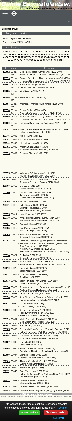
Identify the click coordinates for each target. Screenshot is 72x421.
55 (22, 57)
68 (59, 57)
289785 (6, 228)
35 (30, 54)
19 (51, 52)
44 (56, 54)
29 (13, 54)
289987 (6, 342)
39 (42, 54)
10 (26, 52)
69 (62, 57)
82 (38, 60)
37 (36, 54)
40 (45, 54)
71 (68, 57)
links (50, 396)
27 (7, 54)
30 (16, 54)
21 (57, 52)
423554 (6, 84)
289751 (6, 147)
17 (46, 52)
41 (47, 54)
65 (50, 57)
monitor (29, 396)
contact (58, 396)
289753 (6, 153)
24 (66, 52)
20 (54, 52)
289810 (6, 268)
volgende (59, 60)
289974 (6, 287)
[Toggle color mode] (14, 13)
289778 (6, 218)
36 (33, 54)
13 (34, 52)
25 (69, 52)
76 (21, 60)
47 (65, 54)
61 (39, 57)
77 (23, 60)
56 (24, 57)
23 (63, 52)
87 (52, 60)
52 (13, 57)
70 (65, 57)
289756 (6, 179)
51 (10, 57)
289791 (6, 241)
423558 (6, 110)
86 (49, 60)
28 (10, 54)
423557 (6, 104)
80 (32, 60)
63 (45, 57)
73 (12, 60)
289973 (6, 281)
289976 (6, 297)
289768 (6, 201)
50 (7, 57)
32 (22, 54)
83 (41, 60)
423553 (6, 78)
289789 (6, 234)
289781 (6, 224)
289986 (6, 335)
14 (37, 52)
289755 (6, 173)
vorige (5, 52)
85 (47, 60)
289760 (6, 186)
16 (43, 52)
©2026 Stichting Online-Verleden (36, 394)
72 (9, 60)
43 (53, 54)
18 (48, 52)
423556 (6, 97)
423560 (6, 123)
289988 (6, 348)
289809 (6, 261)
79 (29, 60)
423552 (6, 72)
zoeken (11, 396)
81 (35, 60)
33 (24, 54)
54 (19, 57)
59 (33, 57)
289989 (6, 355)
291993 (6, 390)
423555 (6, 91)
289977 (6, 303)
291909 (6, 361)
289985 (6, 329)
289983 (6, 325)
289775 (6, 214)
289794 (6, 255)
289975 (6, 293)
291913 (6, 387)
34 (27, 54)
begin (3, 396)
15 (40, 52)
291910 (6, 367)
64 (47, 57)
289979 (6, 319)
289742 (6, 129)
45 (59, 54)
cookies (67, 396)
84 (44, 60)
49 (4, 57)
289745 (6, 136)
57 (27, 57)
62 (42, 57)
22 (60, 52)
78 (26, 60)
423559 (6, 116)
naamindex (40, 396)
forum (20, 396)
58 (30, 57)
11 (28, 52)
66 (53, 57)
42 (50, 54)
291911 (6, 371)
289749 (6, 143)
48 (68, 54)
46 (62, 54)
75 (18, 60)
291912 (6, 380)
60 (36, 57)
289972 (6, 274)
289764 (6, 192)
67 (56, 57)
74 (15, 60)
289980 (6, 310)
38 (39, 54)
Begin (5, 14)
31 (19, 54)
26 (4, 54)
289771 (6, 205)
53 (16, 57)
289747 (6, 139)
